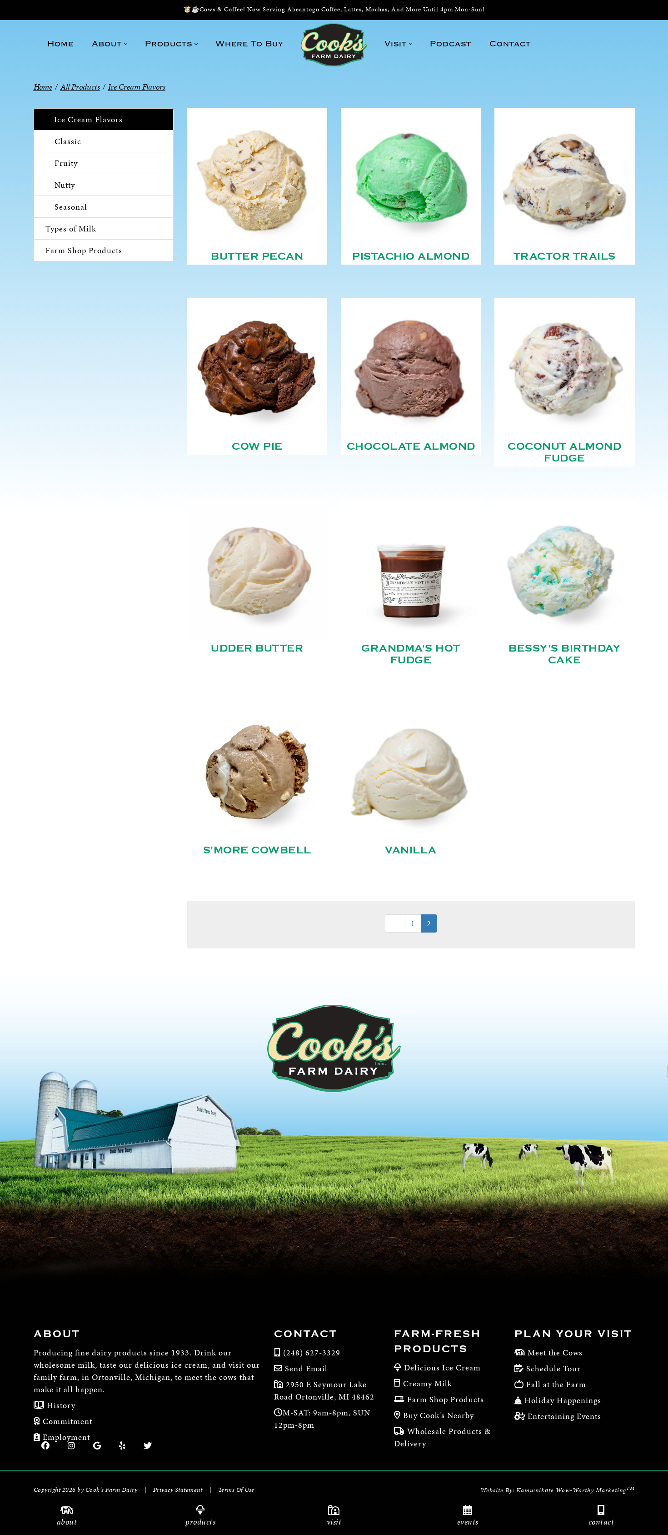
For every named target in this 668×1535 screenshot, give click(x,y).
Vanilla (411, 850)
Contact (601, 1521)
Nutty (65, 185)
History (60, 1405)
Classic (68, 141)
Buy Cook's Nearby (438, 1415)
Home (43, 86)
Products (200, 1521)
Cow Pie (257, 446)
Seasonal (71, 206)
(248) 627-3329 (311, 1352)
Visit (334, 1521)
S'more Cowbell (257, 850)
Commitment (66, 1421)
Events (468, 1521)
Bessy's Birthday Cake (564, 654)
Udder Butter (257, 648)
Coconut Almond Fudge (564, 452)
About (67, 1521)
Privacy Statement (178, 1489)
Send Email (306, 1368)
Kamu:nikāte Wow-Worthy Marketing (575, 1490)
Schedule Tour (553, 1368)
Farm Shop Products (83, 250)
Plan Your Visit (573, 1334)
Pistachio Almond (410, 256)
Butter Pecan (257, 256)
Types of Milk (70, 228)
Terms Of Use (236, 1489)
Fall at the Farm (556, 1384)
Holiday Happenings (562, 1400)
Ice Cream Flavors (88, 119)
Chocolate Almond (411, 446)
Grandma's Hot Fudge (410, 654)
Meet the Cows (555, 1352)
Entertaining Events (564, 1416)
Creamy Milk (427, 1383)
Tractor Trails (564, 256)
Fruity (66, 163)
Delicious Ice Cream (442, 1367)
